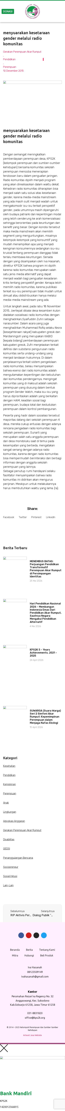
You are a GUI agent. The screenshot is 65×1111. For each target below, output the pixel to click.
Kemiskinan (9, 784)
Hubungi (29, 955)
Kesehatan (9, 765)
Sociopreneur (10, 866)
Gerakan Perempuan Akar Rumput (22, 51)
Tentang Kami (47, 949)
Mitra (15, 955)
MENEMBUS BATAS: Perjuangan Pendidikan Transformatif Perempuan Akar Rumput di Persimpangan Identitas (45, 569)
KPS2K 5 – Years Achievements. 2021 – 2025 (43, 652)
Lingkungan (9, 811)
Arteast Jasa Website (32, 1035)
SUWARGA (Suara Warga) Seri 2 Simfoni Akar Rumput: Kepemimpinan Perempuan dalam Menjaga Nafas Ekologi (45, 716)
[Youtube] (29, 935)
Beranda (15, 949)
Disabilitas (8, 839)
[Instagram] (36, 935)
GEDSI (6, 848)
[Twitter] (44, 935)
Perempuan (9, 66)
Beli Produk (46, 955)
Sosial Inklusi (10, 876)
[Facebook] (21, 935)
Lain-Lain (8, 885)
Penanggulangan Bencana (18, 857)
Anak (6, 802)
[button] (8, 517)
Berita (29, 949)
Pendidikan (9, 59)
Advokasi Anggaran (14, 821)
